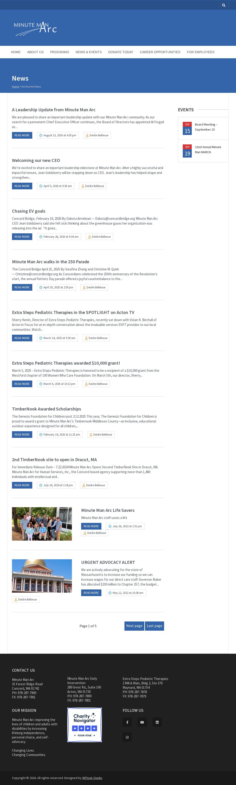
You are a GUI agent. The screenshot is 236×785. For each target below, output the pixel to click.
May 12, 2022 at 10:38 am (128, 593)
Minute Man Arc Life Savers (108, 510)
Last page (154, 625)
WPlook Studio (92, 778)
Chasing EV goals (28, 211)
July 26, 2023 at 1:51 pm (127, 526)
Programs (59, 52)
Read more (22, 135)
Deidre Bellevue (99, 135)
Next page (134, 625)
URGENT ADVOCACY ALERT (108, 562)
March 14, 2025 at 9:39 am (59, 338)
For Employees (200, 52)
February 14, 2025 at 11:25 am (62, 434)
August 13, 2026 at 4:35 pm (60, 135)
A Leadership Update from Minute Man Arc (53, 109)
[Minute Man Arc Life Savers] (42, 524)
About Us (35, 52)
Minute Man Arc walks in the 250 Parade (50, 261)
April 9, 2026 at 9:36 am (58, 186)
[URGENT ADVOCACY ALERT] (42, 576)
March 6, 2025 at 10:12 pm (59, 384)
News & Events (89, 52)
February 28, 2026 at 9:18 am (61, 237)
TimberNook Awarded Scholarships (46, 409)
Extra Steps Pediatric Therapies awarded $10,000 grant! (66, 363)
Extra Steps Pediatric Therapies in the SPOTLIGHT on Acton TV (73, 312)
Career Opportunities (160, 52)
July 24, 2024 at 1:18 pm (58, 485)
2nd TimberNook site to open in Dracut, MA (54, 459)
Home (16, 52)
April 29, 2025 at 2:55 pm (58, 287)
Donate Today (120, 52)
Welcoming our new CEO (36, 160)
